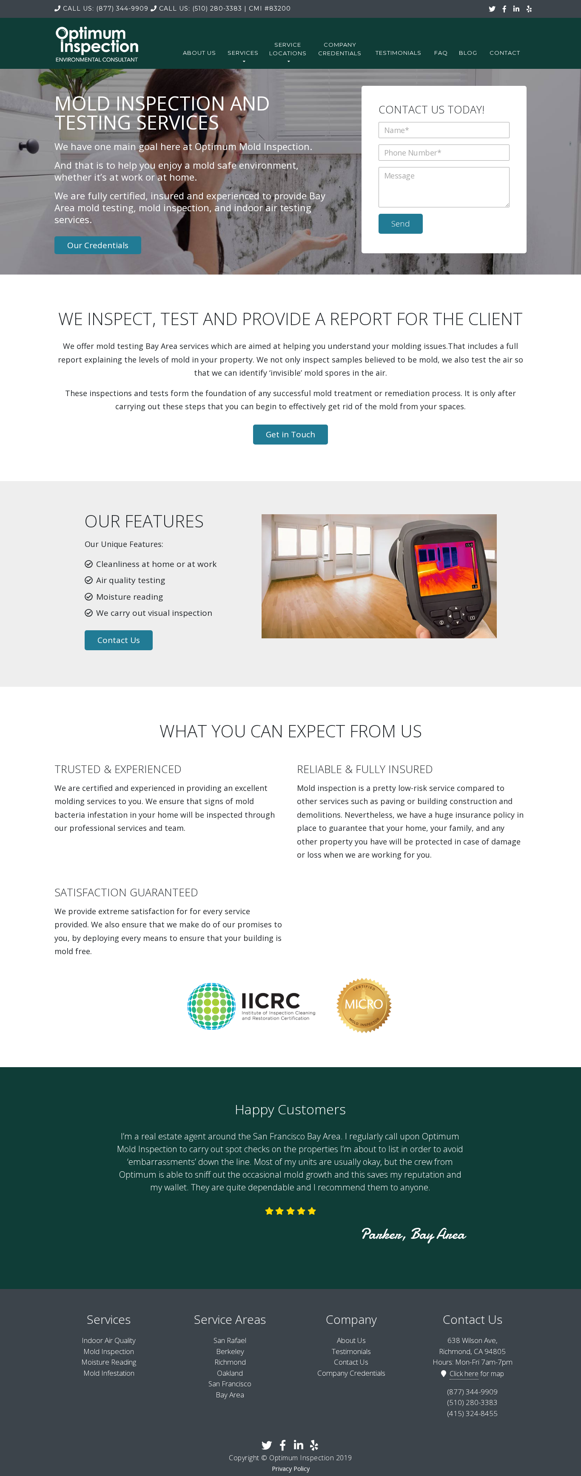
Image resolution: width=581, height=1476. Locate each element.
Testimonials (399, 52)
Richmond (230, 1362)
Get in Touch (290, 434)
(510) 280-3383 (200, 8)
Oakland (230, 1373)
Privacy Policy (291, 1469)
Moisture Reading (108, 1362)
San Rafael (230, 1340)
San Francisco (229, 1383)
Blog (468, 52)
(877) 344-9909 (105, 8)
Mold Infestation (108, 1373)
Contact (505, 52)
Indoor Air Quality (109, 1340)
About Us (199, 52)
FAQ (441, 52)
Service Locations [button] (288, 49)
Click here (464, 1373)
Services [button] (243, 52)
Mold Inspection (108, 1351)
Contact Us (118, 640)
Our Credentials (97, 245)
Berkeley (230, 1351)
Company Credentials (340, 49)
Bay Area (230, 1395)
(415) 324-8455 (472, 1413)
